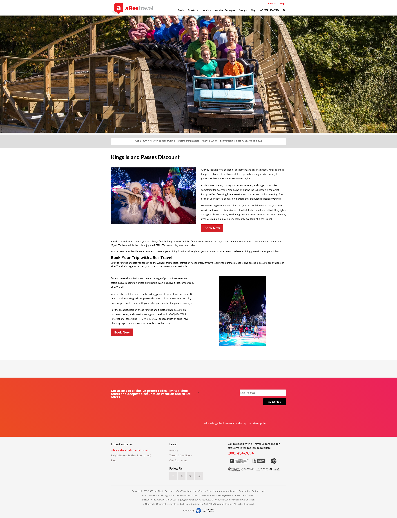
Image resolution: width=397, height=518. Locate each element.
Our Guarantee (178, 460)
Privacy (173, 450)
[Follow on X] (181, 476)
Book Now (212, 228)
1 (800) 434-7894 (149, 140)
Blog (113, 460)
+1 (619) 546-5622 (252, 140)
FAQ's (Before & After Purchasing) (131, 455)
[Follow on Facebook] (173, 476)
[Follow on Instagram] (199, 476)
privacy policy (259, 423)
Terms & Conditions (181, 455)
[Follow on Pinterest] (190, 476)
